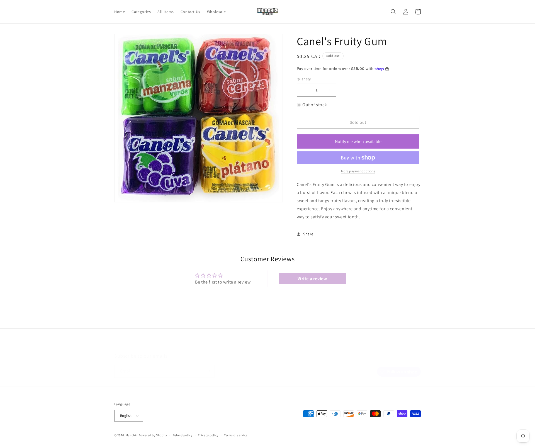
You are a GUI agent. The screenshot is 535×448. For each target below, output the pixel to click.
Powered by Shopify (152, 435)
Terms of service (235, 435)
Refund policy (183, 435)
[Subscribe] (208, 371)
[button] (393, 12)
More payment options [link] (358, 171)
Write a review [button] (312, 279)
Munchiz (132, 435)
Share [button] (308, 233)
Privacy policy (208, 435)
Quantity (304, 79)
